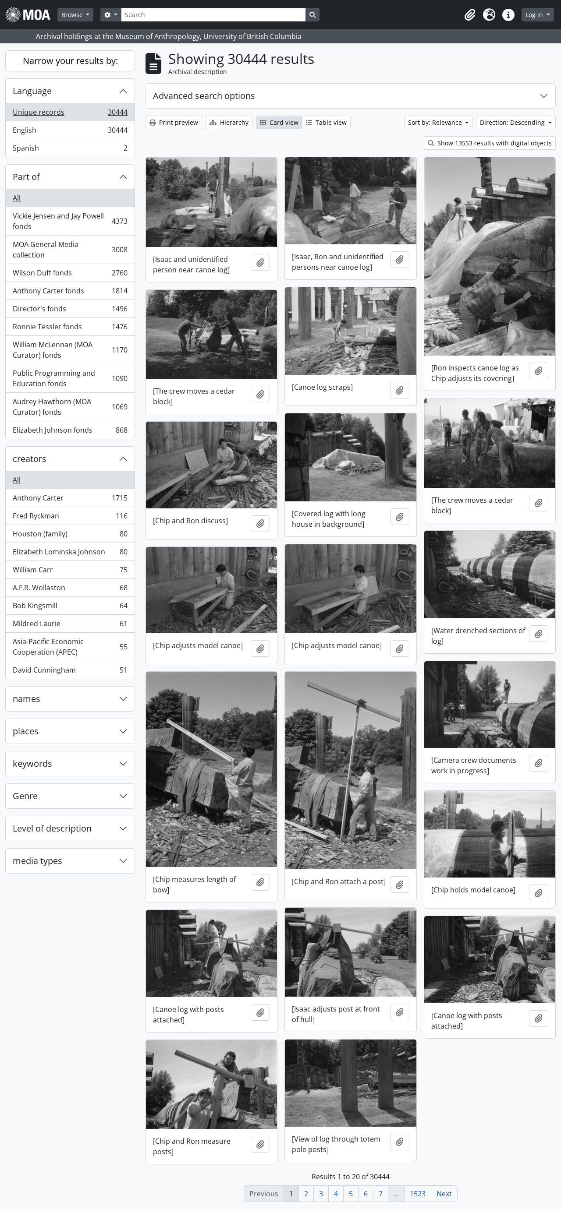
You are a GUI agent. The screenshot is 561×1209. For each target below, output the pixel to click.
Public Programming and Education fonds (70, 378)
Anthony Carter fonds (70, 293)
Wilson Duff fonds (70, 275)
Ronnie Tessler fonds (70, 329)
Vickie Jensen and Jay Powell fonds (70, 221)
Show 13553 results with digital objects (494, 143)
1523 (418, 1193)
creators (29, 459)
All (17, 198)
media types (37, 861)
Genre (25, 796)
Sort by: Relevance (436, 122)
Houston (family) (70, 536)
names (26, 699)
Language (32, 91)
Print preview (177, 122)
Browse (73, 15)
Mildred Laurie (70, 626)
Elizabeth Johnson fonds (70, 432)
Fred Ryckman (70, 518)
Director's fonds (70, 311)
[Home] (31, 15)
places (26, 731)
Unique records (70, 114)
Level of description (52, 828)
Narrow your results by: (70, 61)
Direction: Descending (513, 122)
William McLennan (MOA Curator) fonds (70, 350)
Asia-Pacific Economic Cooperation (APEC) (70, 647)
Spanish (70, 150)
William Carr (70, 572)
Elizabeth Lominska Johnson (70, 554)
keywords (32, 763)
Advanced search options (204, 96)
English (70, 132)
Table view (330, 122)
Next (444, 1193)
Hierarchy (233, 122)
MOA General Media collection (70, 250)
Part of (26, 177)
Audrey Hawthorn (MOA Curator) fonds (70, 407)
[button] (469, 15)
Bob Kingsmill (70, 608)
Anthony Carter (70, 500)
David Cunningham (70, 672)
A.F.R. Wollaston (70, 590)
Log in (535, 15)
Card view (283, 122)
